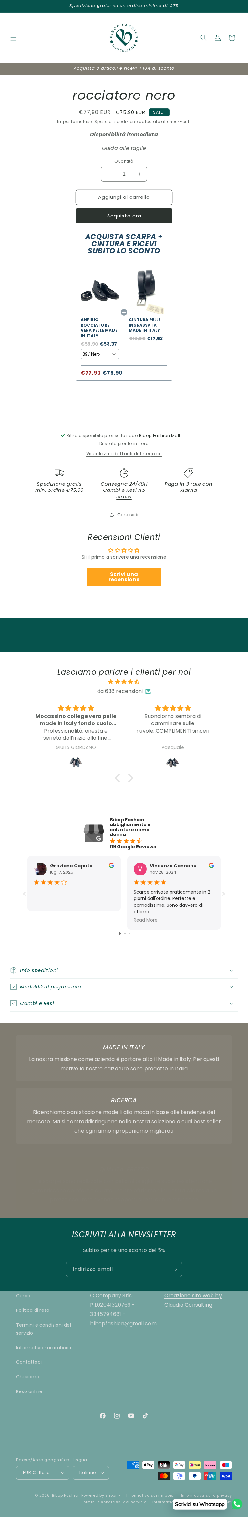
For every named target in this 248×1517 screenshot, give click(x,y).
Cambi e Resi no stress (124, 493)
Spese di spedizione (116, 121)
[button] (13, 38)
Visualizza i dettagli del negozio (124, 453)
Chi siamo (27, 1376)
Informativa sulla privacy (206, 1495)
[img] (124, 682)
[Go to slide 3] (129, 933)
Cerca (23, 1295)
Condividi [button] (128, 514)
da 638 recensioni (120, 691)
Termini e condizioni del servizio (43, 1329)
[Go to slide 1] (120, 933)
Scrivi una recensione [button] (124, 577)
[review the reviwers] (111, 866)
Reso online (29, 1391)
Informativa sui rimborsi (43, 1347)
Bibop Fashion (66, 1495)
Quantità (123, 161)
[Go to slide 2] (125, 933)
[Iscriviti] (175, 1269)
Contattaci (29, 1362)
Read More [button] (146, 920)
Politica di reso (32, 1310)
